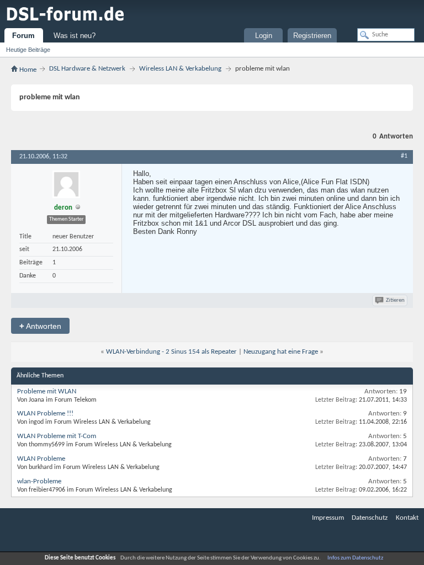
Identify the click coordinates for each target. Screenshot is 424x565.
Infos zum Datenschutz (355, 558)
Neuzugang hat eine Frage (280, 351)
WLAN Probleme (41, 458)
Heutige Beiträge (28, 49)
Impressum (328, 517)
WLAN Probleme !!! (45, 413)
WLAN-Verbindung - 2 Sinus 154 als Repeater (171, 351)
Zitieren (395, 300)
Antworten (40, 326)
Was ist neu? (75, 35)
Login (263, 35)
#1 (404, 156)
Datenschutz (370, 517)
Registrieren (312, 35)
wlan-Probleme (39, 481)
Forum (23, 35)
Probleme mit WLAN (46, 391)
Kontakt (407, 517)
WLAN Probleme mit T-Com (56, 436)
